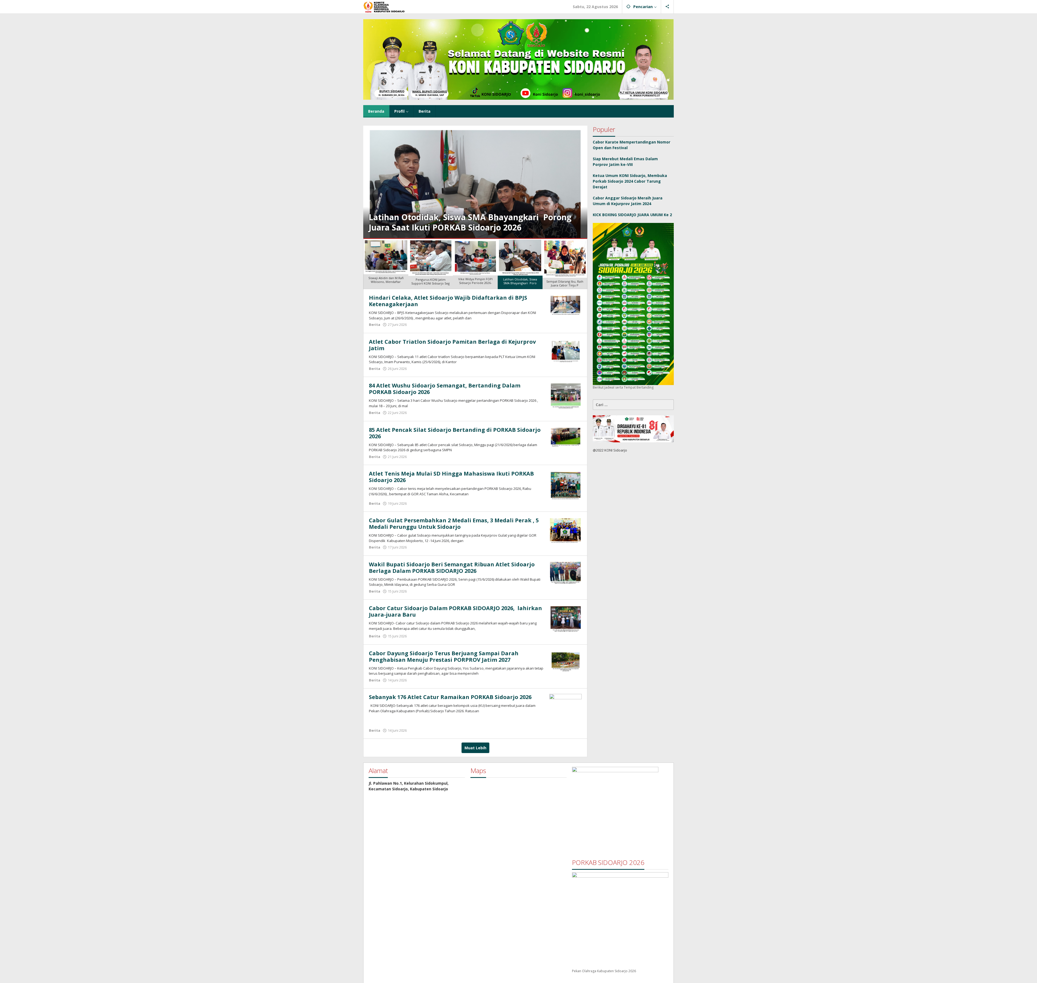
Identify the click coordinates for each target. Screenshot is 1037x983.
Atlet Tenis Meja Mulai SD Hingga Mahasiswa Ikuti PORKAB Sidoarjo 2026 (451, 477)
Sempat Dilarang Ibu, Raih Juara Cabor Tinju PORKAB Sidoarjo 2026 (474, 222)
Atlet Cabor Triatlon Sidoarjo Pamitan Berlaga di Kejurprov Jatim (452, 345)
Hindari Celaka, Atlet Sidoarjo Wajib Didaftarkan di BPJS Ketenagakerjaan (448, 301)
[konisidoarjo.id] (387, 6)
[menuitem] (385, 264)
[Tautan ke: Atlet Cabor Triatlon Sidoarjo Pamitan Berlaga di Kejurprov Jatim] (565, 350)
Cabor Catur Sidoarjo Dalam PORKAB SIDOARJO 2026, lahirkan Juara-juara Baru (455, 611)
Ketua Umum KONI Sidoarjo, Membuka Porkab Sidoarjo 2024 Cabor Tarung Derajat (630, 181)
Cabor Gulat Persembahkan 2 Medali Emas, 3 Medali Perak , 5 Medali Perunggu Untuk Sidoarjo (454, 523)
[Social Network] (667, 7)
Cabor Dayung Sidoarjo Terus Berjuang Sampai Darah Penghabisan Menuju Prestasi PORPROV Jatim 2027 (443, 656)
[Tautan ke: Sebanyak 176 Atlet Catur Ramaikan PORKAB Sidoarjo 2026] (565, 709)
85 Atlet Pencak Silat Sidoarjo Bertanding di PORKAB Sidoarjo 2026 (455, 433)
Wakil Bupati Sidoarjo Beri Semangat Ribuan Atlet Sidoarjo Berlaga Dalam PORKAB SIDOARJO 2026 (452, 567)
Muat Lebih (475, 747)
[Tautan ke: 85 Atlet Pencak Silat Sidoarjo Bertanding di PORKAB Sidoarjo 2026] (565, 436)
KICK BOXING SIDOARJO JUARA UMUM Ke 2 (632, 214)
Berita (374, 324)
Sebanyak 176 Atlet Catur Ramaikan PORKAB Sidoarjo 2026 (450, 697)
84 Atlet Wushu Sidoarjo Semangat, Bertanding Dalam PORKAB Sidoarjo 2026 (444, 389)
